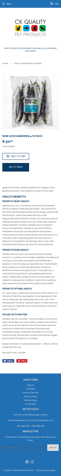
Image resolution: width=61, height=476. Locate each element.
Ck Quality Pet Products (22, 470)
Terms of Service (30, 392)
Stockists (30, 389)
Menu (9, 4)
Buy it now (15, 167)
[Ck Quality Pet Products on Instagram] (32, 462)
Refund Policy (30, 400)
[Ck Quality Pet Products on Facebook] (27, 462)
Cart (56, 4)
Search (30, 385)
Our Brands (30, 404)
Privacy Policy (30, 396)
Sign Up (53, 448)
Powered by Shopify (45, 470)
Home (5, 63)
